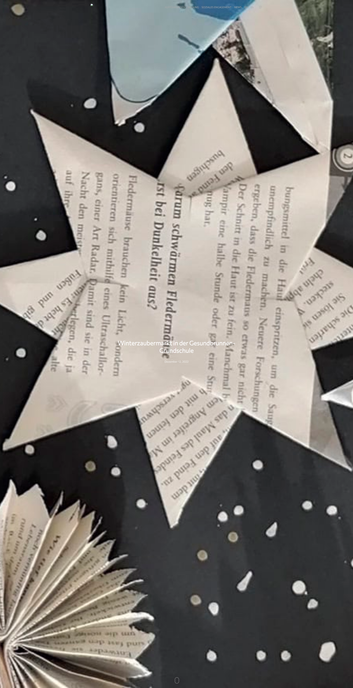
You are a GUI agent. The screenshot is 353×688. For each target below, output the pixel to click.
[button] (260, 7)
